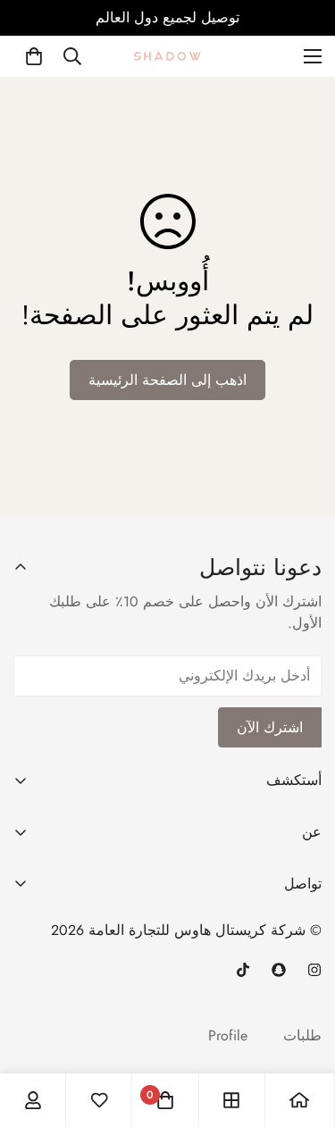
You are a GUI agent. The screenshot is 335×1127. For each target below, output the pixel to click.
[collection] (231, 1100)
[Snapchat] (279, 970)
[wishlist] (99, 1100)
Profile (227, 1035)
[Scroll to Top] (303, 997)
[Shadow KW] (167, 56)
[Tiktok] (243, 970)
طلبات (302, 1035)
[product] (299, 1100)
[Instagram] (314, 970)
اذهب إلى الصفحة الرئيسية (167, 380)
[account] (33, 1100)
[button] (33, 56)
